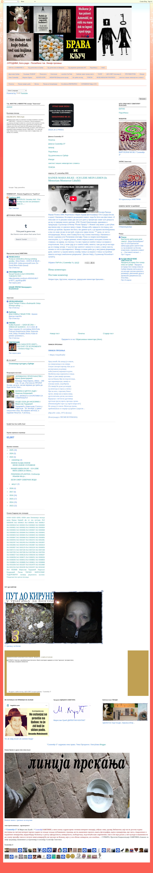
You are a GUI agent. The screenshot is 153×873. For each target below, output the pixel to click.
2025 (11, 450)
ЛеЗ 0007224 (30, 550)
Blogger (103, 745)
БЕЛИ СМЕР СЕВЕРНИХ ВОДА (24, 480)
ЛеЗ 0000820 (30, 525)
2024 (11, 453)
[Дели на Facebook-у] (92, 263)
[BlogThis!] (88, 263)
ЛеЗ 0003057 (11, 547)
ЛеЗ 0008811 (30, 562)
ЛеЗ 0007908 (30, 552)
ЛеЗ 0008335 (11, 560)
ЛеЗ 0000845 (30, 535)
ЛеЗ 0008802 (30, 560)
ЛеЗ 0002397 (11, 542)
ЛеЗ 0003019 (40, 545)
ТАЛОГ (100, 74)
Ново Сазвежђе (13, 77)
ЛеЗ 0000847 (11, 537)
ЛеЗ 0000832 (20, 527)
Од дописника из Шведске (55, 67)
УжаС (103, 67)
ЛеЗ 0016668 (12, 570)
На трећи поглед (78, 77)
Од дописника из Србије (35, 67)
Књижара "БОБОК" (30, 74)
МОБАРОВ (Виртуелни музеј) (59, 77)
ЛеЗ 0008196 (30, 555)
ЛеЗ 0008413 (20, 560)
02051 (19, 517)
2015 (11, 499)
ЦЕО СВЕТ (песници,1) (113, 74)
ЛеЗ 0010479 (30, 565)
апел (28, 517)
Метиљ (37, 84)
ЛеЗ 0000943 (11, 540)
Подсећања (93, 67)
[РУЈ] (69, 852)
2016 (11, 495)
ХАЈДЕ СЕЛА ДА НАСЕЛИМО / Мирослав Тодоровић (28, 403)
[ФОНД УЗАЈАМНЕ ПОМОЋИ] (84, 852)
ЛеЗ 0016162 (40, 567)
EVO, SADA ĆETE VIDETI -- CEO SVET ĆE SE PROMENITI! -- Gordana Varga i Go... (29, 346)
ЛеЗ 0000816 (29, 522)
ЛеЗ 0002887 (30, 545)
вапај (8, 520)
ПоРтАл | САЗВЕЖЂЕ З (16, 67)
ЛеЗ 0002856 (30, 542)
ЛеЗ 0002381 (40, 540)
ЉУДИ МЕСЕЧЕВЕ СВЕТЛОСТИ (129, 260)
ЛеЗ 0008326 (40, 557)
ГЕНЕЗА (89, 77)
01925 (14, 517)
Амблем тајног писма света (85, 74)
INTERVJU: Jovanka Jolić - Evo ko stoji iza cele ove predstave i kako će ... (28, 201)
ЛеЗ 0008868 (40, 562)
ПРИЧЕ (51, 148)
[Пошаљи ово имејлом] (86, 263)
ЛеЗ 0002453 (20, 542)
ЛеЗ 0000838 (40, 530)
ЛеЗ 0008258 (11, 557)
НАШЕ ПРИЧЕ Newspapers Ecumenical (20, 288)
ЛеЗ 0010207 (20, 565)
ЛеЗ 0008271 (20, 557)
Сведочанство (12, 577)
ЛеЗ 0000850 (40, 537)
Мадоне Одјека (27, 77)
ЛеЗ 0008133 (20, 555)
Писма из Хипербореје (50, 84)
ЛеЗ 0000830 (40, 525)
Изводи (142, 74)
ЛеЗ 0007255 (11, 552)
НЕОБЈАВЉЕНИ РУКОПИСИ (106, 77)
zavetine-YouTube (66, 74)
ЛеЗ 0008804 (11, 562)
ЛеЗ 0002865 (11, 545)
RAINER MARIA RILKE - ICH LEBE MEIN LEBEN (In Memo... (25, 470)
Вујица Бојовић (17, 520)
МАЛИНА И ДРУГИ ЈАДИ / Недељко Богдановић (26, 392)
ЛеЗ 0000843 (11, 535)
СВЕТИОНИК (14, 342)
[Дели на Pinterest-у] (94, 263)
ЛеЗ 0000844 (20, 535)
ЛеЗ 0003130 (30, 547)
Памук (123, 237)
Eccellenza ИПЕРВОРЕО (69, 84)
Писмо (20, 572)
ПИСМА (12, 323)
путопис (42, 575)
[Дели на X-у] (90, 263)
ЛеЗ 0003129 (20, 547)
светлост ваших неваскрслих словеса (131, 77)
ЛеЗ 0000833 (30, 527)
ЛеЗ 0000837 (30, 530)
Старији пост (108, 334)
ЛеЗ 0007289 (20, 552)
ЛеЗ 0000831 (11, 527)
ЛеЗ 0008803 (40, 560)
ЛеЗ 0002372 (30, 540)
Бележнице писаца (38, 517)
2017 (11, 492)
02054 (24, 517)
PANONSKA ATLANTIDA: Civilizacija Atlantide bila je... (25, 475)
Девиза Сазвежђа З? (56, 144)
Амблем (12, 312)
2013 (11, 506)
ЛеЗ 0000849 (30, 537)
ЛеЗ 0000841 (30, 532)
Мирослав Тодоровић (27, 570)
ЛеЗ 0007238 (40, 550)
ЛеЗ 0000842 (40, 532)
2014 (11, 502)
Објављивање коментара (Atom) (89, 339)
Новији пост (55, 334)
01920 (9, 517)
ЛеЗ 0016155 (20, 567)
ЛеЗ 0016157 (30, 567)
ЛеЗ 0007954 (40, 552)
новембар (16, 460)
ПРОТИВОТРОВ (130, 74)
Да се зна (29, 520)
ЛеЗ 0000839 (11, 532)
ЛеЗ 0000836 (20, 530)
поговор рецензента (28, 575)
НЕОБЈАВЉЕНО (16, 301)
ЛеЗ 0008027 (11, 555)
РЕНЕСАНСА (14, 257)
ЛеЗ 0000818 (11, 525)
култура (37, 520)
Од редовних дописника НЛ (77, 67)
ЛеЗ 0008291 (30, 557)
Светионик (54, 74)
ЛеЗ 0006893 (40, 547)
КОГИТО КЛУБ (40, 77)
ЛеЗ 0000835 (11, 530)
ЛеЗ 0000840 (20, 532)
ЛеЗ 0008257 (40, 555)
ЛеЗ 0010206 (11, 565)
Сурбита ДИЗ (14, 197)
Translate (24, 93)
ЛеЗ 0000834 (40, 527)
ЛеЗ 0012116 (11, 567)
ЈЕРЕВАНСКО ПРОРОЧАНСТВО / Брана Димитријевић (29, 377)
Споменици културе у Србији (21, 364)
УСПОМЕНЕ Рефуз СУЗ (88, 84)
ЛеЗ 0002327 (20, 540)
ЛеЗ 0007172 (11, 550)
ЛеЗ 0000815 (19, 522)
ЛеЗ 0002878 (20, 545)
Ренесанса (43, 74)
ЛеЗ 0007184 (20, 550)
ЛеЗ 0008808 (20, 562)
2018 (11, 488)
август (14, 484)
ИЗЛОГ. (10, 107)
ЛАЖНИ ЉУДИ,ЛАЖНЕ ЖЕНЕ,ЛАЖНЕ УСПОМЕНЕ (23, 464)
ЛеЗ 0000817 (40, 522)
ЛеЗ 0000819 (20, 525)
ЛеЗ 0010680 (40, 565)
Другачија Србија (14, 74)
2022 (11, 457)
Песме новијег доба (24, 84)
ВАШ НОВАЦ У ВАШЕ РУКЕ (20, 314)
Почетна (11, 84)
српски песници (23, 577)
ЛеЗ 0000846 (40, 535)
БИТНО (122, 109)
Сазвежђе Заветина (54, 840)
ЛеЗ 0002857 (40, 542)
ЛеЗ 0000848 (20, 537)
